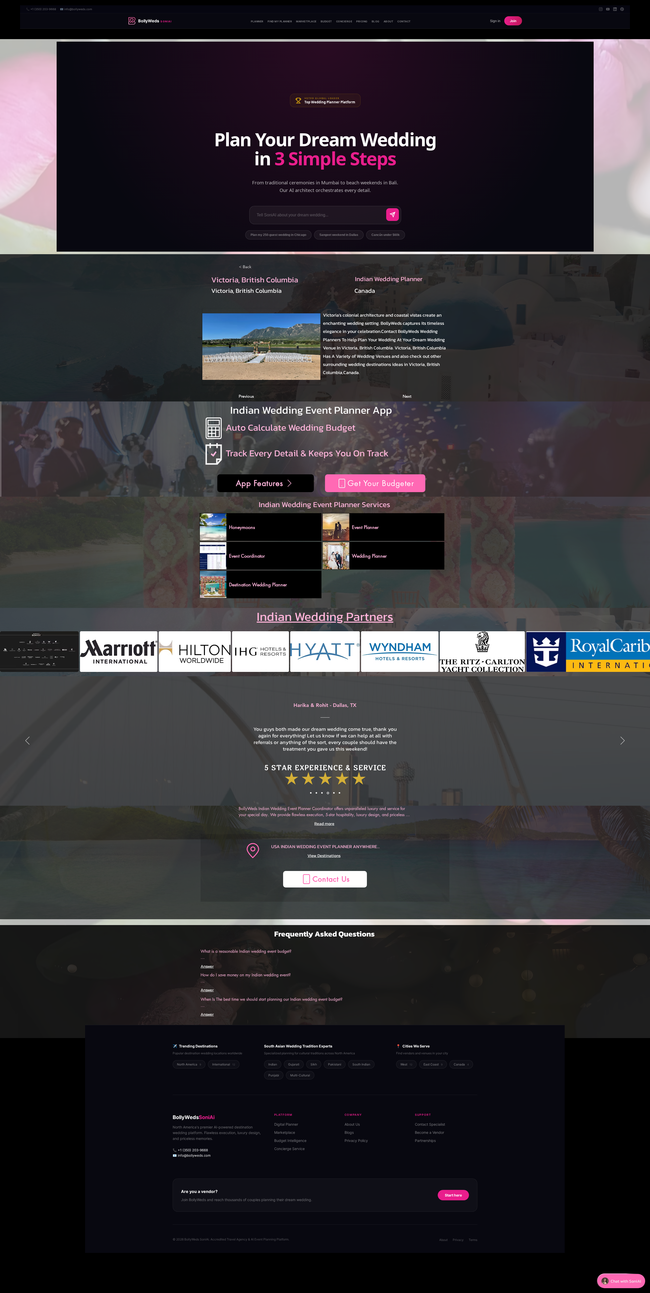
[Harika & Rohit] (322, 793)
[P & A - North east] (339, 793)
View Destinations (323, 855)
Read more (324, 823)
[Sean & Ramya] (316, 793)
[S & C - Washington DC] (333, 793)
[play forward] (643, 651)
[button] (375, 483)
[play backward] (6, 651)
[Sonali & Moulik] (327, 793)
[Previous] (27, 741)
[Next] (623, 741)
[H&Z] (311, 793)
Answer (207, 966)
